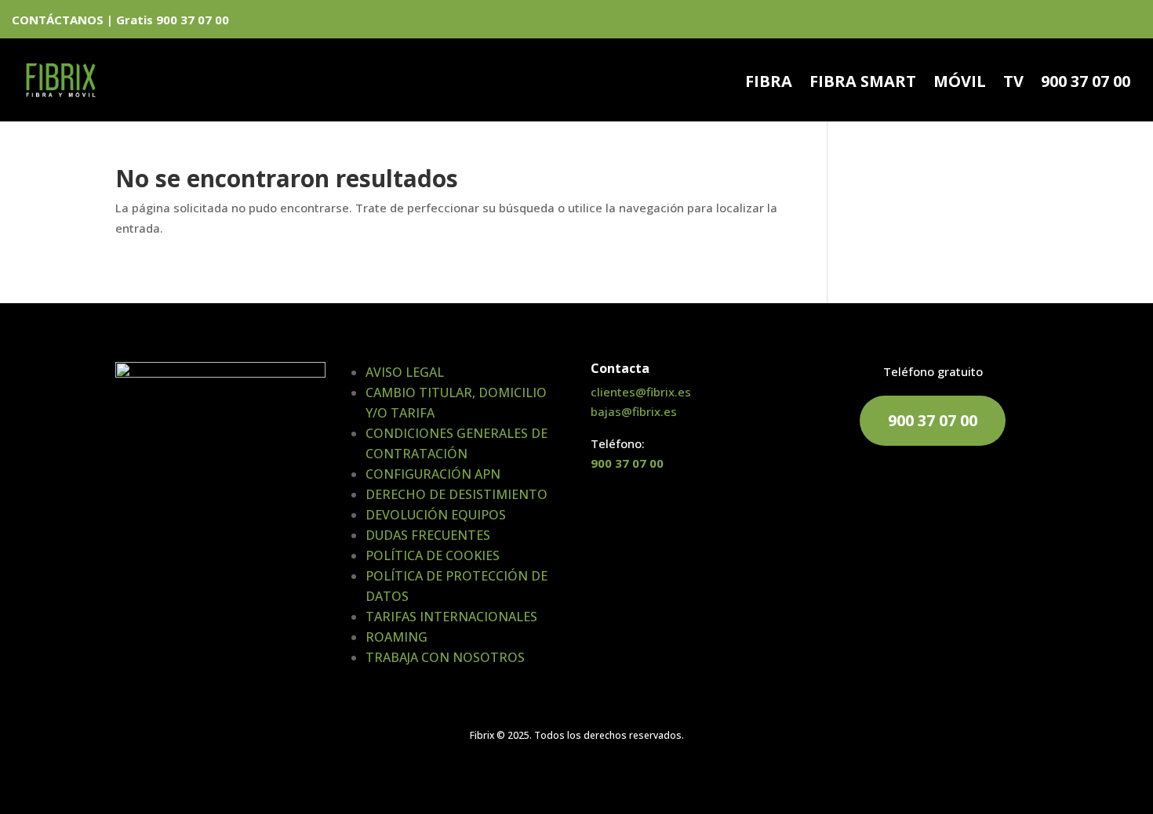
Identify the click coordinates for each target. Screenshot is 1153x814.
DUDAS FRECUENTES (428, 535)
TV (1013, 84)
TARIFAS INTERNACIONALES (451, 616)
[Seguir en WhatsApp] (1051, 22)
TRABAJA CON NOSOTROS (445, 657)
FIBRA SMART (862, 84)
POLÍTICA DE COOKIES (433, 555)
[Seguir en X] (1104, 22)
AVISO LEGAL (405, 372)
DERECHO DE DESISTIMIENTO (456, 494)
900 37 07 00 (1085, 84)
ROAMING (396, 637)
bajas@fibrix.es (634, 411)
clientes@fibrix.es (641, 392)
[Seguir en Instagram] (1131, 22)
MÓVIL (959, 84)
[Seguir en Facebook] (1078, 22)
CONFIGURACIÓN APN (433, 474)
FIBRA (768, 84)
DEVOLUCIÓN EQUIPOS (436, 514)
